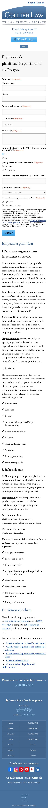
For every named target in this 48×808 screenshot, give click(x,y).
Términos (24, 801)
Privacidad (24, 798)
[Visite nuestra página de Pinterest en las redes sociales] (21, 769)
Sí (5, 154)
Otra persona (10, 170)
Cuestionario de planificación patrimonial (26, 643)
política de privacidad (37, 221)
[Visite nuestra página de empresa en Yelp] (32, 769)
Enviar (9, 233)
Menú (24, 46)
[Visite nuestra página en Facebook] (10, 769)
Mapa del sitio (24, 795)
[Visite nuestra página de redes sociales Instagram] (16, 769)
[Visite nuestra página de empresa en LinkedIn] (37, 769)
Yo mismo (8, 166)
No (6, 158)
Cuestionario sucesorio (17, 660)
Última (5, 94)
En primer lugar (8, 83)
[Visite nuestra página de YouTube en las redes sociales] (26, 769)
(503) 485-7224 (25, 39)
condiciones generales (11, 222)
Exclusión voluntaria (12, 205)
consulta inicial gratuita (16, 621)
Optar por (9, 202)
